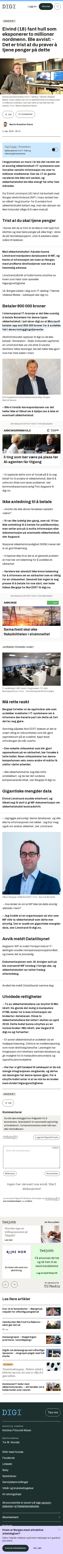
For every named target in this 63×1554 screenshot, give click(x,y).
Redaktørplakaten (28, 1506)
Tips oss (53, 1412)
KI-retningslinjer (11, 1494)
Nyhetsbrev (9, 1476)
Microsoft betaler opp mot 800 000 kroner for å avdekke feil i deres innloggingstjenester (31, 325)
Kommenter (27, 114)
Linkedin (7, 1464)
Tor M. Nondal (10, 1442)
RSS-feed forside (12, 1452)
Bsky (5, 1470)
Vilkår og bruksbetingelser (18, 1488)
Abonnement (10, 1517)
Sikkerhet (9, 21)
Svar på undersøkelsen (15, 1548)
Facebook (8, 1457)
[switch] (55, 149)
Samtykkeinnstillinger (15, 1482)
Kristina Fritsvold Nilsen (16, 1430)
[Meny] (57, 6)
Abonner (46, 6)
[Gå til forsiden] (9, 6)
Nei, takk (37, 1548)
